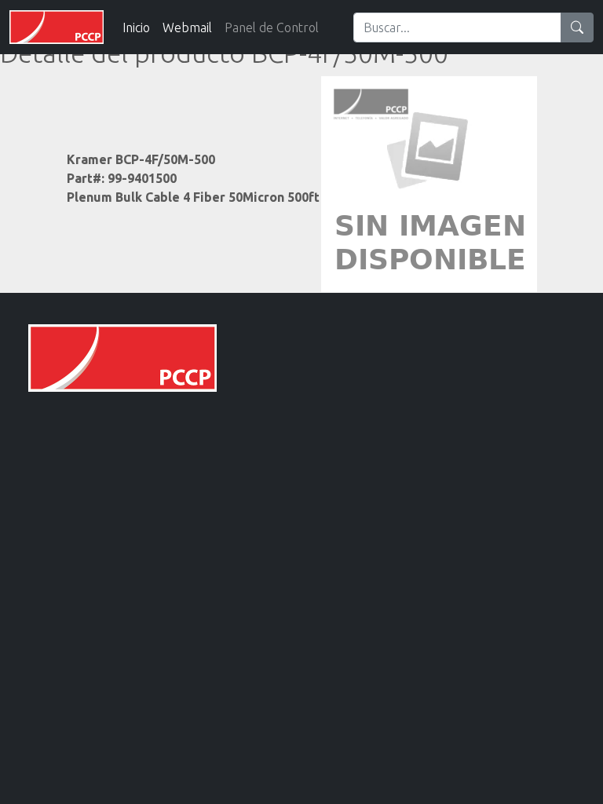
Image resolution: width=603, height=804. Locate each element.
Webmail (187, 27)
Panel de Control (272, 27)
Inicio (136, 27)
